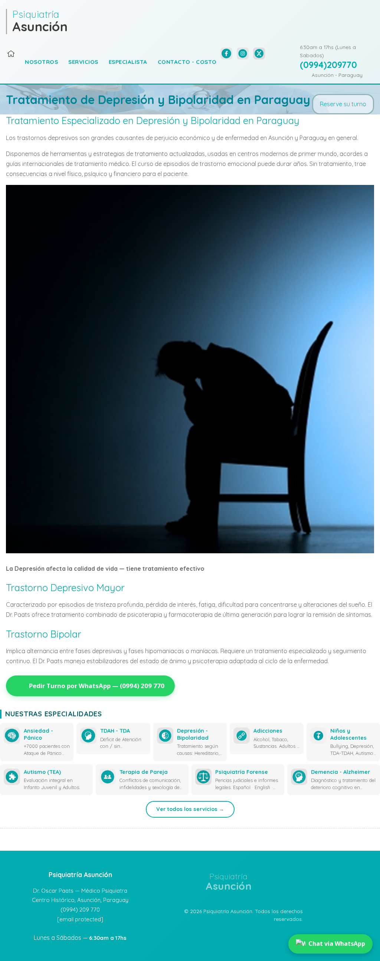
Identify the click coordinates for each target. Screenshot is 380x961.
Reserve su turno (343, 104)
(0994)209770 (328, 64)
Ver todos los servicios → (190, 809)
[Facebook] (226, 53)
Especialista (128, 61)
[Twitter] (259, 53)
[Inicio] (11, 56)
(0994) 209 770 (80, 909)
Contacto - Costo (187, 61)
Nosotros (41, 61)
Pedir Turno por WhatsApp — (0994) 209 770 (96, 685)
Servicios (83, 61)
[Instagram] (243, 53)
